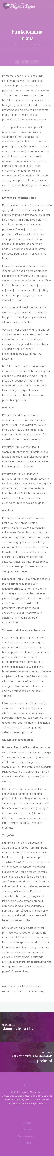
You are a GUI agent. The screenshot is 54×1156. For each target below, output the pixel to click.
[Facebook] (24, 1085)
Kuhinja (26, 26)
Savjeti (25, 62)
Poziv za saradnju (27, 1136)
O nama (27, 1123)
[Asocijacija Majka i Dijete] (19, 5)
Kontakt (27, 1142)
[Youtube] (29, 1085)
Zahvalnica (27, 1129)
